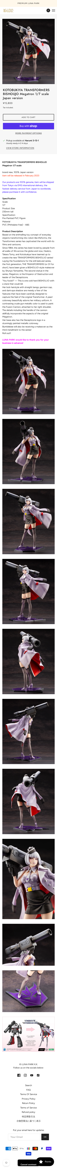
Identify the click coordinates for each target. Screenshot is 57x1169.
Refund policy (28, 1112)
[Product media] (28, 381)
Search (28, 1085)
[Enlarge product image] (28, 51)
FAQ (28, 1090)
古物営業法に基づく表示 (29, 1121)
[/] (11, 10)
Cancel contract (28, 1164)
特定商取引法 (28, 1116)
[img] (19, 1075)
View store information (20, 148)
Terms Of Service (28, 1094)
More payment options (28, 133)
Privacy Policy (28, 1098)
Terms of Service (28, 1107)
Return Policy (28, 1103)
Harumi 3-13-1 (32, 140)
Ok (45, 1137)
